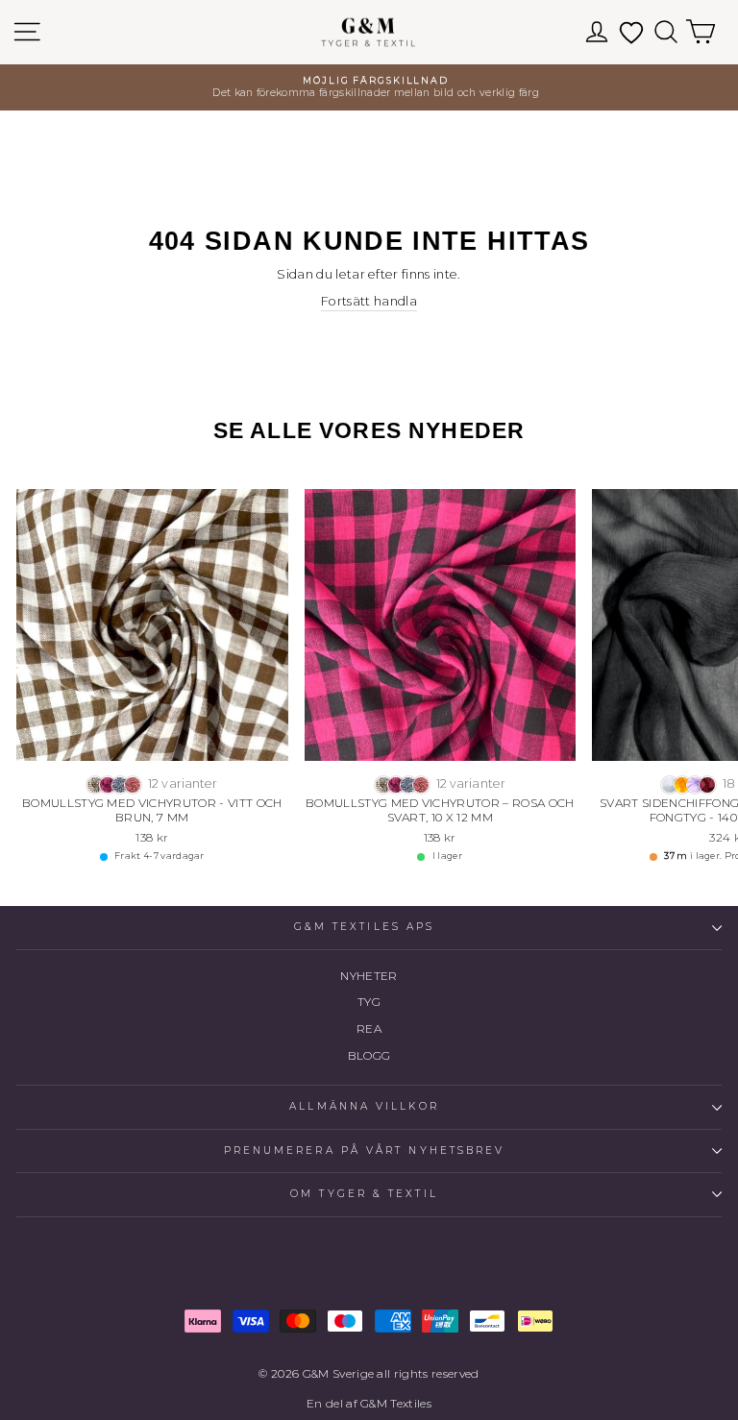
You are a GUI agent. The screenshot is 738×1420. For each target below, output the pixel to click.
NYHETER (368, 975)
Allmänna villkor (363, 1106)
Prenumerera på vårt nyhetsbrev (364, 1150)
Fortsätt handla (369, 301)
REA (369, 1028)
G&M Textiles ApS (364, 926)
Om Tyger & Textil (364, 1193)
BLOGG (369, 1055)
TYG (369, 1001)
